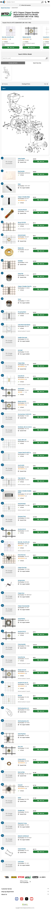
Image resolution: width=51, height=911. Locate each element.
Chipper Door (21, 593)
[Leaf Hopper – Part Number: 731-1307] (9, 866)
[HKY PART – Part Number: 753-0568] (9, 354)
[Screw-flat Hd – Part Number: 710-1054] (9, 380)
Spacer (19, 299)
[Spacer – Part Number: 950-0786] (9, 802)
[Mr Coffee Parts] (42, 877)
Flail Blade (20, 260)
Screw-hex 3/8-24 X (22, 209)
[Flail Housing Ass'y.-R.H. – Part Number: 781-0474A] (9, 725)
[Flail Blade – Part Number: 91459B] (9, 265)
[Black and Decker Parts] (7, 877)
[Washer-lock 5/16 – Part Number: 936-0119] (31, 31)
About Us (4, 894)
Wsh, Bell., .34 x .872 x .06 (7, 37)
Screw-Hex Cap (21, 657)
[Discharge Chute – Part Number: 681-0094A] (9, 521)
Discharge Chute (22, 516)
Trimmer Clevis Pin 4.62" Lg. (24, 452)
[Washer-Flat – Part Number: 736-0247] (9, 252)
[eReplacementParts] (4, 2)
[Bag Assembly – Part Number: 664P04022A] (9, 175)
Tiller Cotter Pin (21, 478)
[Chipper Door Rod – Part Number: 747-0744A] (9, 572)
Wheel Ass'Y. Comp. (22, 823)
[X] (26, 898)
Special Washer (21, 618)
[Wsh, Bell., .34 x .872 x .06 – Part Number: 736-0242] (10, 31)
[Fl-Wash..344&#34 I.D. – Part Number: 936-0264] (9, 763)
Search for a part (7, 58)
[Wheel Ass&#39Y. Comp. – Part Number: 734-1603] (9, 827)
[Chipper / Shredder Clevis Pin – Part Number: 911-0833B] (9, 290)
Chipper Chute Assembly (23, 606)
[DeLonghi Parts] (35, 877)
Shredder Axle (21, 810)
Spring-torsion (21, 580)
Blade (19, 184)
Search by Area (37, 63)
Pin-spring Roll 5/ (22, 312)
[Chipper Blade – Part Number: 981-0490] (9, 367)
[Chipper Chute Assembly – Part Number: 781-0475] (9, 610)
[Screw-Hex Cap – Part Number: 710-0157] (9, 661)
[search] (42, 2)
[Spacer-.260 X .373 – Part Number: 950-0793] (9, 444)
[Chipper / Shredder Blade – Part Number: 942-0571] (9, 201)
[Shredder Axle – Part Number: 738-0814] (9, 815)
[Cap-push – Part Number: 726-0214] (9, 789)
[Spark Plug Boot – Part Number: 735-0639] (9, 738)
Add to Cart (12, 47)
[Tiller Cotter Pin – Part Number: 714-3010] (9, 482)
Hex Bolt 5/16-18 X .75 (23, 682)
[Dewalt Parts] (14, 877)
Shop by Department (7, 891)
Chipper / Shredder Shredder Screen (24, 491)
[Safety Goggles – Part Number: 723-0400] (9, 163)
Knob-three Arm (22, 554)
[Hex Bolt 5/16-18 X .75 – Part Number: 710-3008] (9, 687)
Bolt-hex (20, 695)
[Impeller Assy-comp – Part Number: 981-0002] (9, 342)
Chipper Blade (21, 363)
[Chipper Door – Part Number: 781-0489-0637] (9, 597)
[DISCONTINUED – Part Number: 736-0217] (9, 239)
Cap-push (20, 785)
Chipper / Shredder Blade (24, 197)
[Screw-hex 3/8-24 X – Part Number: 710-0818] (9, 214)
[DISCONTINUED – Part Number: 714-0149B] (9, 508)
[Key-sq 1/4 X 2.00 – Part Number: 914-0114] (9, 227)
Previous (6, 84)
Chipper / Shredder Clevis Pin (24, 286)
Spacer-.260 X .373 (22, 439)
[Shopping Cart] (48, 2)
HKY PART (20, 350)
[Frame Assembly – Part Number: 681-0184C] (9, 648)
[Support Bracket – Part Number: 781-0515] (9, 853)
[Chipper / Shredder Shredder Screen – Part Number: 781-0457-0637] (9, 495)
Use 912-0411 (21, 388)
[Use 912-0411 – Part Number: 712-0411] (9, 393)
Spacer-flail (20, 273)
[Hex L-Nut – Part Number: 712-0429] (9, 751)
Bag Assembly (21, 171)
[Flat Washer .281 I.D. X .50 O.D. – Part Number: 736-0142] (9, 431)
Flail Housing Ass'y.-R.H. (23, 721)
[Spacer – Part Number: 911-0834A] (9, 303)
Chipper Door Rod (22, 567)
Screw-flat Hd (21, 375)
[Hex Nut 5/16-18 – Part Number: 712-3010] (9, 533)
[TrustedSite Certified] (25, 904)
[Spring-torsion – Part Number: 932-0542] (9, 585)
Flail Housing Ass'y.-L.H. (23, 708)
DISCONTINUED (22, 235)
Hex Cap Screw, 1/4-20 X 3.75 (24, 414)
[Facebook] (16, 898)
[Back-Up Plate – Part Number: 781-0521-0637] (9, 776)
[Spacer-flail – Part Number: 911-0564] (9, 278)
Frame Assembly (22, 644)
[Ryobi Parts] (21, 877)
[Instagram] (21, 898)
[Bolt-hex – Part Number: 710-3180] (9, 700)
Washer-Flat (21, 248)
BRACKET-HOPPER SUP (23, 836)
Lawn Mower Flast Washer (24, 324)
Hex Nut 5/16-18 (22, 529)
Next (45, 84)
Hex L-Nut (20, 746)
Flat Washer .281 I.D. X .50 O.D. (25, 427)
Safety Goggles (21, 158)
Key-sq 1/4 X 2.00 (22, 222)
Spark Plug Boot (22, 733)
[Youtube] (31, 898)
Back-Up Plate (21, 772)
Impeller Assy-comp (22, 337)
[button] (1, 2)
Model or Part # (11, 2)
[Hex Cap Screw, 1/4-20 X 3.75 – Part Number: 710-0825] (9, 418)
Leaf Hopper (21, 861)
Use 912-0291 (21, 465)
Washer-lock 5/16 (27, 37)
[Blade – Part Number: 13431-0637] (9, 188)
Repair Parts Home (5, 7)
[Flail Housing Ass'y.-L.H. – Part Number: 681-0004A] (9, 712)
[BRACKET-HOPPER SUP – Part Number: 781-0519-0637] (9, 840)
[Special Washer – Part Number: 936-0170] (9, 623)
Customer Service (6, 889)
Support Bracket (22, 848)
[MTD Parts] (28, 877)
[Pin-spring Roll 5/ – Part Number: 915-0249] (9, 316)
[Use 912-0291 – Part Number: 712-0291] (9, 469)
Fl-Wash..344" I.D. (22, 759)
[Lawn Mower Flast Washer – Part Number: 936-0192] (9, 329)
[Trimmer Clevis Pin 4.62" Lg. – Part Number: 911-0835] (9, 457)
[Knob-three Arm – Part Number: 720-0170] (9, 559)
